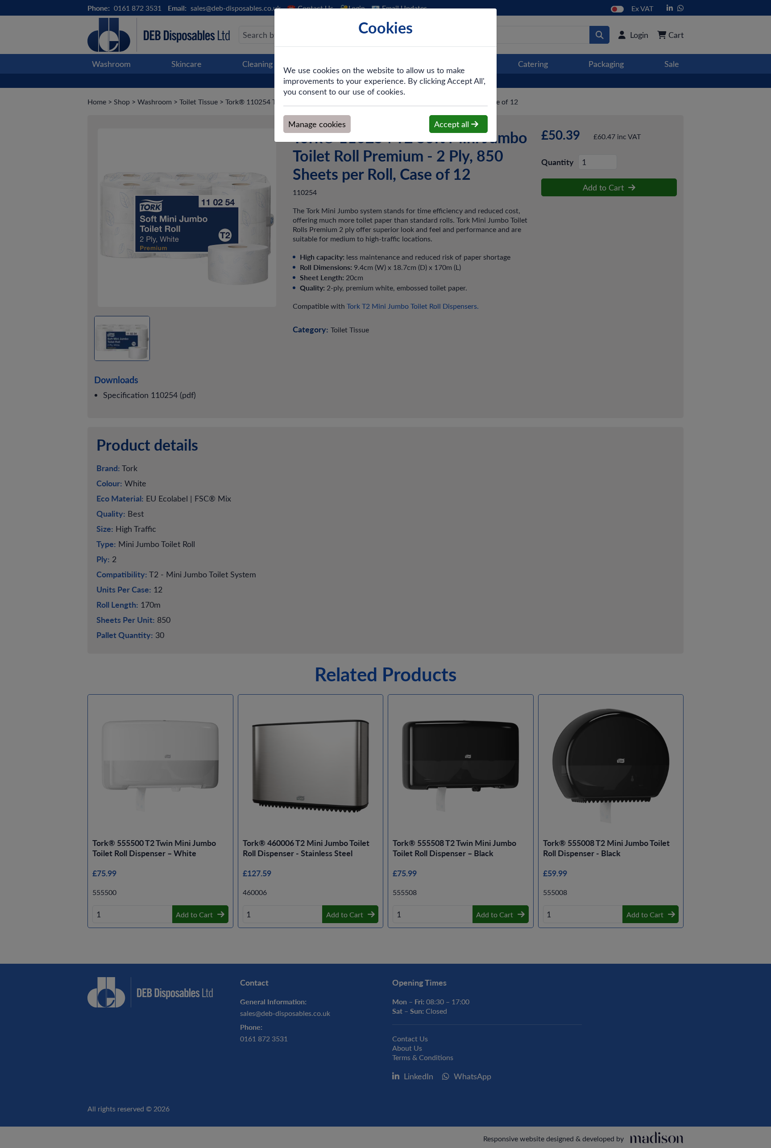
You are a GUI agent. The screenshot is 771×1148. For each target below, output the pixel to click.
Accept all (452, 124)
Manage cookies (317, 124)
